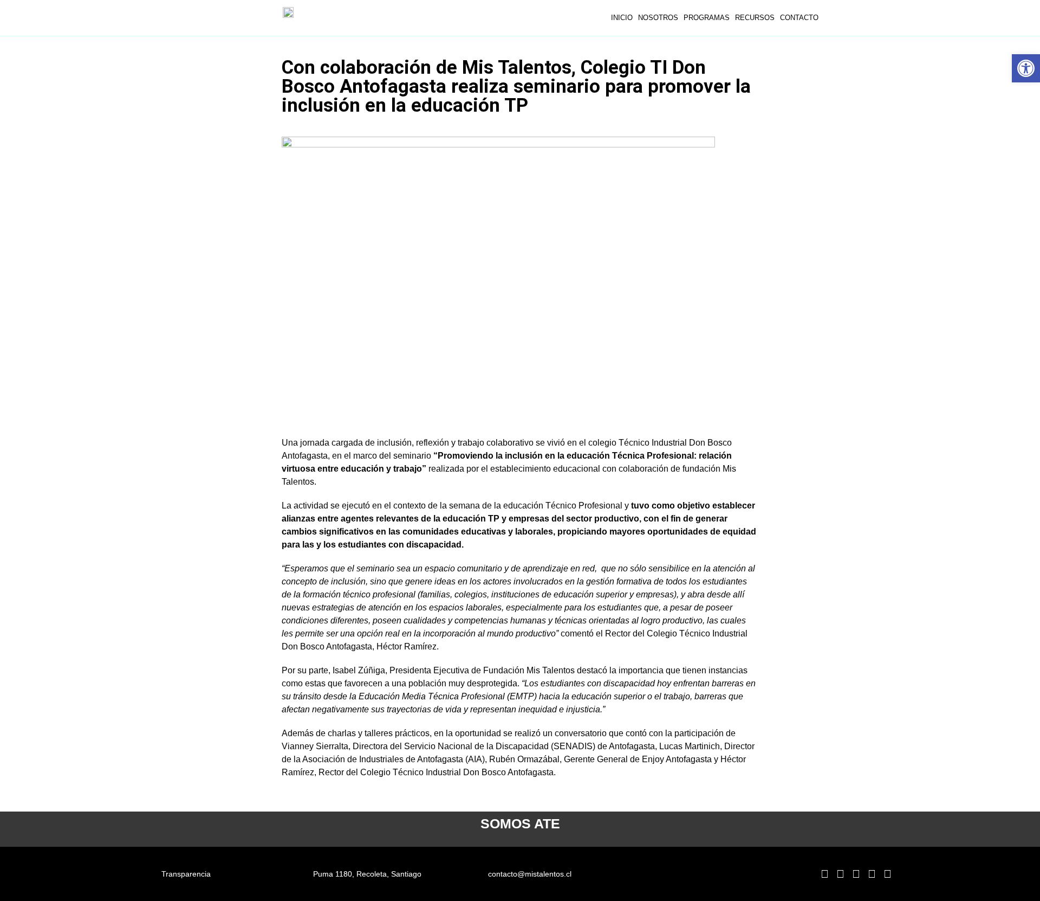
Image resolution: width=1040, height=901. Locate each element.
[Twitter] (871, 873)
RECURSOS (755, 18)
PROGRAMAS (707, 18)
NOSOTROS (658, 18)
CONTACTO (799, 18)
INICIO (622, 18)
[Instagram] (840, 873)
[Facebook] (855, 873)
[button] (1026, 68)
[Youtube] (887, 873)
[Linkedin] (824, 873)
